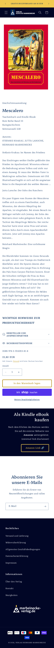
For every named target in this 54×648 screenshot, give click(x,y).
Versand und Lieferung (17, 536)
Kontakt (10, 588)
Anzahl (5, 366)
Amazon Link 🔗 (35, 448)
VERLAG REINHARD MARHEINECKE (31, 642)
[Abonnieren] (45, 506)
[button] (6, 12)
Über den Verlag (14, 582)
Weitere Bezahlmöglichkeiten (27, 399)
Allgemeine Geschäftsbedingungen (23, 549)
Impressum (11, 563)
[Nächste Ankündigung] (49, 4)
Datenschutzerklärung (17, 556)
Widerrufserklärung (16, 543)
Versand (16, 361)
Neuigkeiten (11, 595)
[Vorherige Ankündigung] (5, 4)
